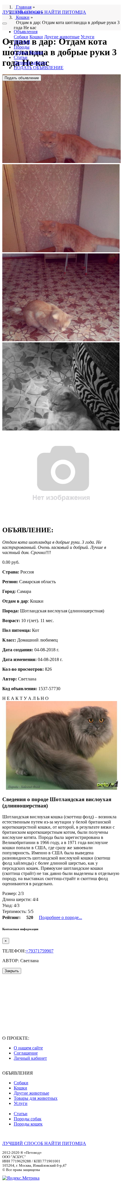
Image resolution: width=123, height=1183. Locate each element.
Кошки (36, 36)
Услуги (87, 36)
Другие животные (62, 36)
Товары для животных (35, 1098)
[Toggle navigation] (4, 23)
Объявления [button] (25, 31)
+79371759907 (39, 950)
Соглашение (26, 1053)
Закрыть (12, 971)
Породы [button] (21, 47)
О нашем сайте (28, 1047)
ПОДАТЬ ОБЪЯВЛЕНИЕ (39, 67)
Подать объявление (22, 78)
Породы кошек (28, 1124)
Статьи (20, 57)
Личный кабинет (30, 62)
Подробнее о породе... (60, 917)
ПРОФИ (22, 41)
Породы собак (27, 1118)
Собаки (21, 36)
